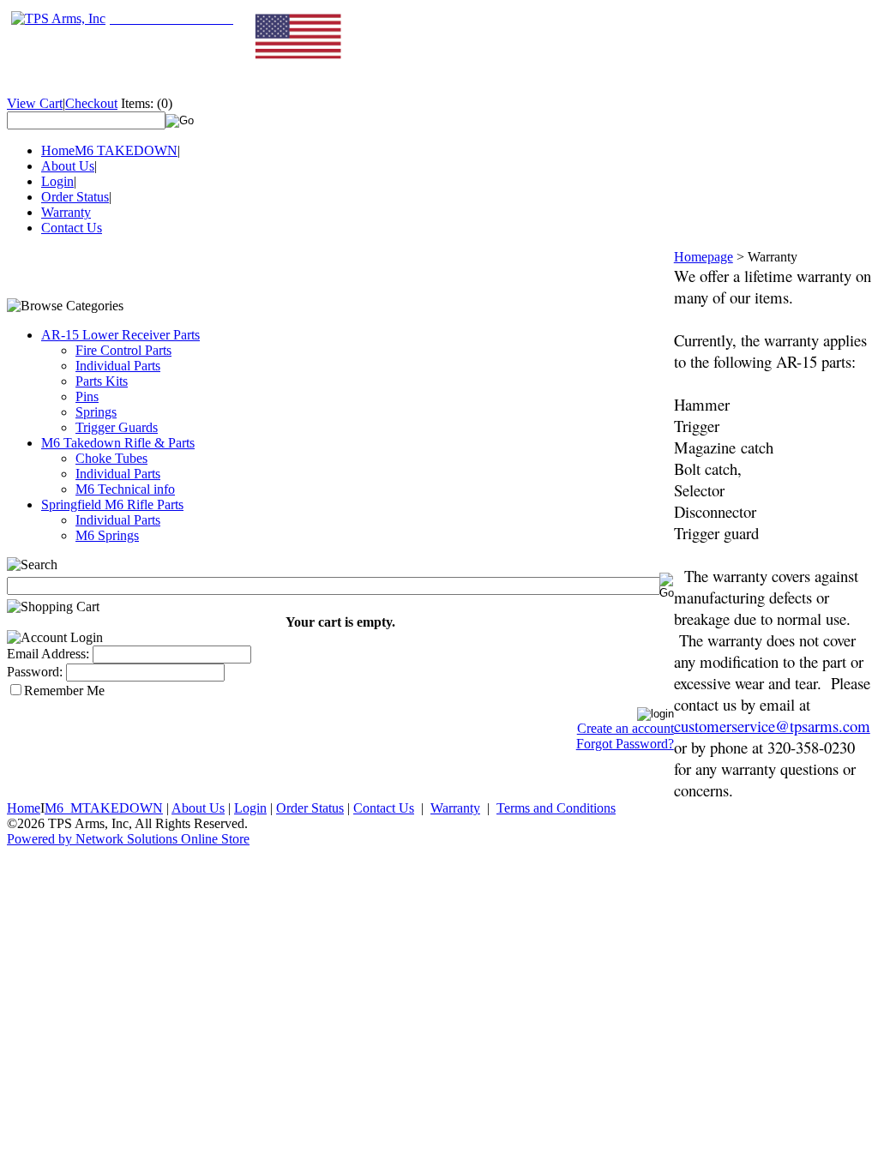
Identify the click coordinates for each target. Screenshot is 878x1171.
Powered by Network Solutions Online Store (128, 839)
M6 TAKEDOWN (126, 150)
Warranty (66, 212)
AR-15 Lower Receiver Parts (120, 334)
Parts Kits (101, 381)
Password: (35, 671)
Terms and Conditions (556, 808)
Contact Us (71, 227)
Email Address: (48, 653)
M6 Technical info (125, 489)
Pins (87, 396)
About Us (67, 166)
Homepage (703, 256)
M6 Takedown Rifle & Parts (118, 442)
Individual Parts (117, 365)
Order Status (75, 196)
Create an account (625, 728)
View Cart (35, 103)
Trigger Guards (116, 427)
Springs (96, 412)
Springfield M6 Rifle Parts (112, 504)
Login (57, 181)
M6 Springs (107, 535)
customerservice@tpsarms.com (772, 725)
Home (58, 150)
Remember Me (64, 690)
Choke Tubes (111, 458)
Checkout (91, 103)
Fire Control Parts (123, 350)
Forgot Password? (625, 743)
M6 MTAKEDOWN (104, 808)
